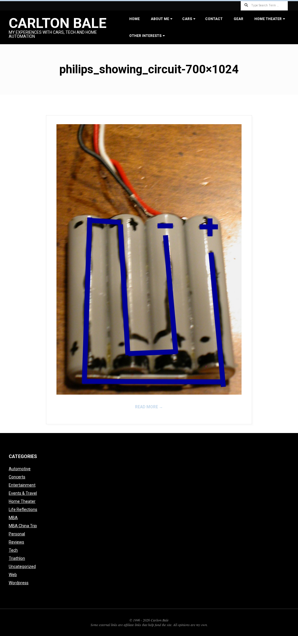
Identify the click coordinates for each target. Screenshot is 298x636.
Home (134, 19)
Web (13, 574)
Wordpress (19, 582)
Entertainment (22, 485)
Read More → (149, 407)
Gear (238, 19)
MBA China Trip (23, 525)
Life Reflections (23, 509)
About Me (160, 19)
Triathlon (17, 558)
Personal (17, 534)
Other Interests (145, 36)
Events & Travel (23, 493)
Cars (187, 19)
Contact (214, 19)
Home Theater (268, 19)
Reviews (16, 542)
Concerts (17, 477)
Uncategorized (22, 566)
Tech (13, 550)
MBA (13, 517)
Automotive (20, 468)
